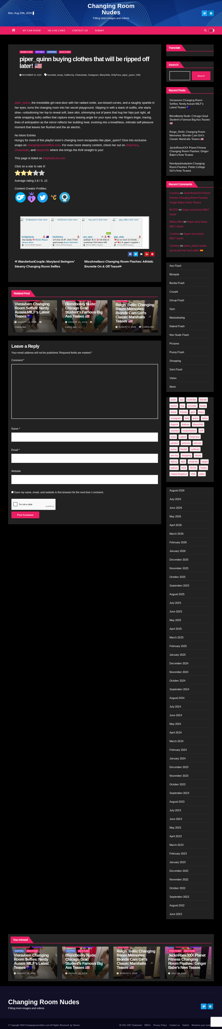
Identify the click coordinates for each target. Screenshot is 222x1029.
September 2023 (179, 793)
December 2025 (179, 559)
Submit (99, 30)
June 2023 (176, 819)
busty (60, 75)
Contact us (80, 30)
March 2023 (176, 845)
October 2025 (177, 577)
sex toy (174, 455)
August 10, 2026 (77, 322)
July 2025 (175, 603)
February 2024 (178, 749)
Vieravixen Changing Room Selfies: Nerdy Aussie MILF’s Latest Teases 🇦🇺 (32, 310)
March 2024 (176, 741)
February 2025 (178, 646)
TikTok (193, 467)
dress (173, 412)
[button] (205, 30)
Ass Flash (175, 265)
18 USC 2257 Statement (130, 1025)
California (69, 75)
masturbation (189, 430)
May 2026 (175, 516)
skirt (183, 461)
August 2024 (177, 698)
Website (16, 471)
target (205, 461)
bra (182, 405)
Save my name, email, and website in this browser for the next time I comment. (59, 492)
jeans (195, 418)
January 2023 (178, 862)
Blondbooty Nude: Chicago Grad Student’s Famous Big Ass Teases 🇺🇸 (84, 310)
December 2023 (179, 767)
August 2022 (177, 905)
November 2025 (179, 568)
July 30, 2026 (178, 973)
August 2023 (177, 801)
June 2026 (176, 507)
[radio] (18, 173)
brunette (51, 75)
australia (191, 399)
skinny (174, 461)
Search (173, 64)
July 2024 (175, 706)
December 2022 (179, 870)
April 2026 (176, 525)
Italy (187, 418)
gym (193, 412)
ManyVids (105, 75)
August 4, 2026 (127, 327)
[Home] (13, 30)
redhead (195, 449)
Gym (172, 309)
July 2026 (175, 499)
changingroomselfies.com (43, 145)
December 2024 (179, 663)
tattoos (174, 467)
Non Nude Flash (179, 335)
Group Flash (177, 300)
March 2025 (176, 637)
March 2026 (176, 533)
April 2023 (176, 836)
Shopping (51, 52)
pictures (186, 443)
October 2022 (177, 888)
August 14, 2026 (27, 322)
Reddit (183, 449)
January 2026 (178, 551)
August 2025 (177, 594)
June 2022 (176, 914)
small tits (193, 461)
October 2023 (177, 784)
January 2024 (178, 758)
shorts (198, 455)
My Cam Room (32, 30)
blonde (203, 399)
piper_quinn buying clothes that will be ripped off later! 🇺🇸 (84, 62)
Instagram (93, 75)
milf (201, 430)
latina (205, 418)
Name (15, 428)
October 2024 (177, 680)
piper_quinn (128, 75)
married (175, 430)
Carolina (148, 327)
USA (138, 75)
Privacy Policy (160, 1025)
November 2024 (179, 672)
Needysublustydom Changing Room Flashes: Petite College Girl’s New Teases (187, 167)
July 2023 (175, 810)
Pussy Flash (177, 352)
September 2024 (179, 689)
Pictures (40, 52)
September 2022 (179, 896)
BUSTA (174, 209)
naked (183, 436)
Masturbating (177, 317)
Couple (174, 291)
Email (15, 450)
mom (173, 436)
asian (173, 399)
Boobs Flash (26, 52)
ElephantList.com (54, 158)
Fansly (183, 412)
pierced (197, 443)
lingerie (174, 424)
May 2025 (175, 620)
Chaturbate (81, 75)
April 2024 (176, 732)
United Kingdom (179, 474)
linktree (185, 424)
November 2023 (179, 775)
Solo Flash (65, 52)
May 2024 (175, 724)
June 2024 (176, 715)
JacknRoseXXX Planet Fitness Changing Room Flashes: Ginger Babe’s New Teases (189, 151)
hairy (201, 412)
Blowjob (174, 274)
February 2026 (178, 542)
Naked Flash (177, 326)
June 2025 (176, 611)
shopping (186, 455)
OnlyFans (116, 75)
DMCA (147, 1025)
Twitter (203, 467)
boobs (174, 405)
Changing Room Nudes (111, 9)
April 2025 (176, 628)
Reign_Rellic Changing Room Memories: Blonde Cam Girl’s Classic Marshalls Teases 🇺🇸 (135, 313)
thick (183, 467)
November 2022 (179, 879)
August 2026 (177, 490)
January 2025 (178, 654)
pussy (174, 449)
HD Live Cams (56, 30)
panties (174, 443)
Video (173, 378)
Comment (17, 360)
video (202, 474)
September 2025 (179, 585)
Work (173, 386)
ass (181, 399)
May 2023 (175, 827)
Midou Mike (176, 221)
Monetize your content (202, 1025)
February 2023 (178, 853)
